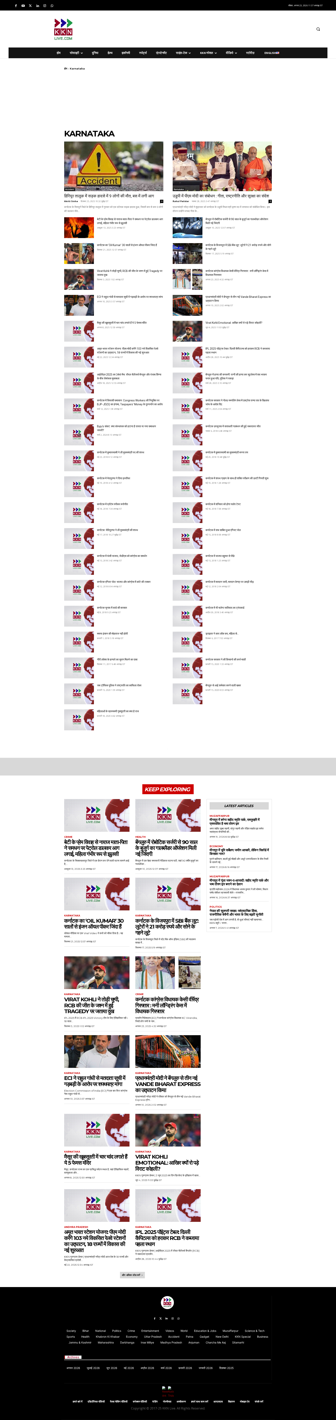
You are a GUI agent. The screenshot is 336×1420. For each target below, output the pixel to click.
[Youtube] (23, 6)
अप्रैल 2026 (147, 1368)
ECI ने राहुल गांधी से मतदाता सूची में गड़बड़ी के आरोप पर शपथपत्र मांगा (130, 296)
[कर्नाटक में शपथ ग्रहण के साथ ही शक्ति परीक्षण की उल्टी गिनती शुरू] (187, 486)
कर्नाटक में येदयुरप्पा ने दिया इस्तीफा (113, 478)
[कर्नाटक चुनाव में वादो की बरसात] (79, 616)
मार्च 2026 (166, 1368)
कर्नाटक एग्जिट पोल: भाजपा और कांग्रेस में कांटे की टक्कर (123, 581)
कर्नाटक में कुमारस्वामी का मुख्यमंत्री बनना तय (227, 452)
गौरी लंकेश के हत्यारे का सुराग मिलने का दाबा (117, 659)
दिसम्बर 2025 (226, 1368)
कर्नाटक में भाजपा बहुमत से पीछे (220, 555)
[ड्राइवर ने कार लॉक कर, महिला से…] (187, 642)
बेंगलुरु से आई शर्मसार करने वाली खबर (223, 685)
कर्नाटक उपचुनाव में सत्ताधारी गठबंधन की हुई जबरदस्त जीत (233, 426)
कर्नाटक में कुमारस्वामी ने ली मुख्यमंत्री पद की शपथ (120, 452)
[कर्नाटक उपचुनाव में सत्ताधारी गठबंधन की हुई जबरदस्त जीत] (187, 434)
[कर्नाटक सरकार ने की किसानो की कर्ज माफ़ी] (187, 668)
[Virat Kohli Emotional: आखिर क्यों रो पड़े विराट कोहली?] (187, 331)
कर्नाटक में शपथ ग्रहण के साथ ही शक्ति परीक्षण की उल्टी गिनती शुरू (237, 478)
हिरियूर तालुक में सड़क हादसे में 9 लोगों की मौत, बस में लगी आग (109, 196)
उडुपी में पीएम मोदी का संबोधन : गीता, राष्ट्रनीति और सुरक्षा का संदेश (221, 196)
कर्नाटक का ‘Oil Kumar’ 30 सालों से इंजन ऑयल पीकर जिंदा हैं (127, 245)
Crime (68, 837)
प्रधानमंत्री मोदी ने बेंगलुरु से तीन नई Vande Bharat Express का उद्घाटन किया (167, 1084)
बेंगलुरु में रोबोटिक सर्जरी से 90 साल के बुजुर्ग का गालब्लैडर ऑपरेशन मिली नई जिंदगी (166, 848)
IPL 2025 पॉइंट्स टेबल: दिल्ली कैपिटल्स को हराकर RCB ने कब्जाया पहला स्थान (167, 1238)
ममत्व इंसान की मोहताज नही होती (112, 633)
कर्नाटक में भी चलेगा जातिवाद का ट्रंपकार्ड (225, 607)
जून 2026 (111, 1368)
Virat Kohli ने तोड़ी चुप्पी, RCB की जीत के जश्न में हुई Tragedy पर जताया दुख (91, 1005)
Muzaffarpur (219, 816)
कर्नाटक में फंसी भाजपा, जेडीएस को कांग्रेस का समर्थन (122, 555)
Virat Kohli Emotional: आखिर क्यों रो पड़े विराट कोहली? (234, 322)
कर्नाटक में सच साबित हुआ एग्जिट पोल (223, 530)
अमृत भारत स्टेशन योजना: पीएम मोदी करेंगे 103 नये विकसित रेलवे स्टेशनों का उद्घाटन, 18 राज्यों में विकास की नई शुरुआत (94, 1241)
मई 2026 (129, 1368)
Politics (216, 907)
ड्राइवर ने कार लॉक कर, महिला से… (222, 633)
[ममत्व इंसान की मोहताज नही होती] (79, 642)
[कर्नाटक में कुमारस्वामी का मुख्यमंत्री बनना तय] (187, 460)
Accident (69, 189)
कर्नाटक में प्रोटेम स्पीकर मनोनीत (112, 504)
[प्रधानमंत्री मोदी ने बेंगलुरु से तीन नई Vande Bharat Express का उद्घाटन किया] (187, 305)
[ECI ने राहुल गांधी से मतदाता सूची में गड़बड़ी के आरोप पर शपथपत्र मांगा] (79, 305)
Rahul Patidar (181, 201)
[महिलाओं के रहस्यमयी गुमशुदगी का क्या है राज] (79, 719)
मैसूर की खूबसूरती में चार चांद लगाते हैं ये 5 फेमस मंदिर (122, 322)
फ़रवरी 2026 (185, 1368)
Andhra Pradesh (76, 1227)
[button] (318, 29)
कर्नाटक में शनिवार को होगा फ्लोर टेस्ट (223, 504)
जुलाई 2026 (93, 1368)
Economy (216, 846)
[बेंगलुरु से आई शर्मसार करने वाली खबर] (187, 693)
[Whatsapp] (52, 6)
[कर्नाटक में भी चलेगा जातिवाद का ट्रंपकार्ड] (187, 616)
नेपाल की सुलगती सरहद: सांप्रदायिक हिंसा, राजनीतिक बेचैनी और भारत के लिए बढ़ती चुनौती (236, 913)
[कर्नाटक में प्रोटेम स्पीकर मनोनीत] (79, 512)
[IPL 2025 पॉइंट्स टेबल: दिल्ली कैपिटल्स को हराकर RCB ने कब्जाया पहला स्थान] (187, 357)
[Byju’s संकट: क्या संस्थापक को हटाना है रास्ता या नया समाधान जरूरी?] (79, 434)
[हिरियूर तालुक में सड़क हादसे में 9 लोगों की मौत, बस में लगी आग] (113, 166)
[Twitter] (30, 6)
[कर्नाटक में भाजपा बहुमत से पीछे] (187, 564)
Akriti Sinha (71, 201)
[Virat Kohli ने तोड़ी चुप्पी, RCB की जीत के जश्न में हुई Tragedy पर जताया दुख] (79, 279)
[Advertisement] (188, 28)
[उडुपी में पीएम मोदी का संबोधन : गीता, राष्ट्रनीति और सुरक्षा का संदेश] (222, 166)
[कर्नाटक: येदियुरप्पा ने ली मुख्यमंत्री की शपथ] (79, 538)
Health (140, 837)
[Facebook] (15, 6)
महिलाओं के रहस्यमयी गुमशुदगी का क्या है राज (118, 711)
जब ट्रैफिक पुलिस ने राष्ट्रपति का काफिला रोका (119, 685)
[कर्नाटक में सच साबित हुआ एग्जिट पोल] (187, 538)
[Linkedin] (37, 6)
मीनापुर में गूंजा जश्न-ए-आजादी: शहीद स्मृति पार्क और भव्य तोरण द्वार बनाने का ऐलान (239, 882)
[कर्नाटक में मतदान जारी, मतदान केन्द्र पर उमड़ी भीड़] (187, 590)
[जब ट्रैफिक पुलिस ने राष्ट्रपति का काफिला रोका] (79, 693)
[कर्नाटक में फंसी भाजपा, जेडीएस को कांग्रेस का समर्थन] (79, 564)
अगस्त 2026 (73, 1368)
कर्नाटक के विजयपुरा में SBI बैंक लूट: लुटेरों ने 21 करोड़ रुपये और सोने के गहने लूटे (167, 926)
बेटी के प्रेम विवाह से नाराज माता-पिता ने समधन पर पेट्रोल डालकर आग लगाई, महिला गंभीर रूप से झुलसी (95, 848)
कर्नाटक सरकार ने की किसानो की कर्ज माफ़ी (226, 659)
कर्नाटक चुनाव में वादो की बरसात (112, 607)
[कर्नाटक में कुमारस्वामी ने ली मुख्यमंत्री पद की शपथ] (79, 460)
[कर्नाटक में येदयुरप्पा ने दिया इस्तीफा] (79, 486)
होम (65, 68)
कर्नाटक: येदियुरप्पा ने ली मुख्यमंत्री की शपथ (117, 530)
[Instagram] (44, 6)
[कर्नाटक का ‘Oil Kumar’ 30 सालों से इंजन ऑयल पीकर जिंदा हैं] (79, 253)
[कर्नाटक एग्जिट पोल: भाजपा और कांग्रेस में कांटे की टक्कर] (79, 590)
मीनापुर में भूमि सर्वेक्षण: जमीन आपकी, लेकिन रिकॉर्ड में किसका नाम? (239, 852)
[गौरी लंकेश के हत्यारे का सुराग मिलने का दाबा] (79, 668)
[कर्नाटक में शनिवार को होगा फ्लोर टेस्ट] (187, 512)
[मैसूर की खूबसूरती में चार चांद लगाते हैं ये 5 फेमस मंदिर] (79, 331)
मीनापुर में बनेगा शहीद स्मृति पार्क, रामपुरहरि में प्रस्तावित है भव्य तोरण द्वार (235, 822)
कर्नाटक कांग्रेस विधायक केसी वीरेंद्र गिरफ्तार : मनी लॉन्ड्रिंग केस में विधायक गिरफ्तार (167, 1005)
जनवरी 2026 (206, 1368)
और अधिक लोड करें (131, 1275)
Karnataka (179, 189)
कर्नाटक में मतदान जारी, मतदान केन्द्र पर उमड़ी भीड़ (230, 581)
